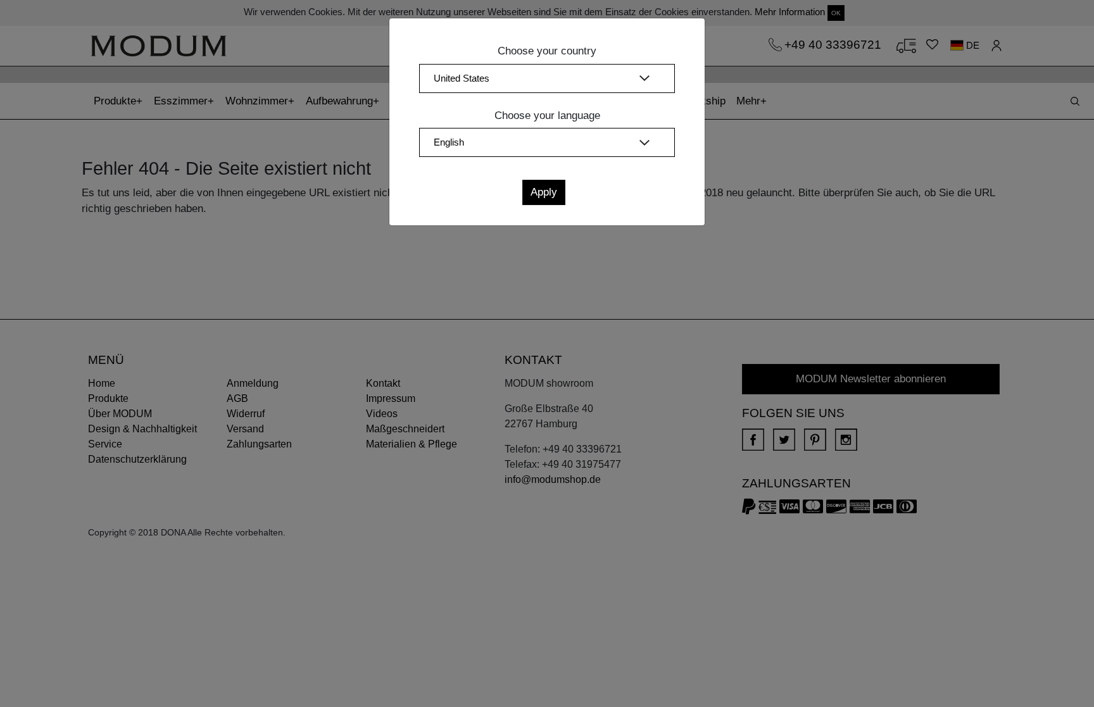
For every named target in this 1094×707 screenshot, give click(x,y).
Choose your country (547, 51)
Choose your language (547, 115)
